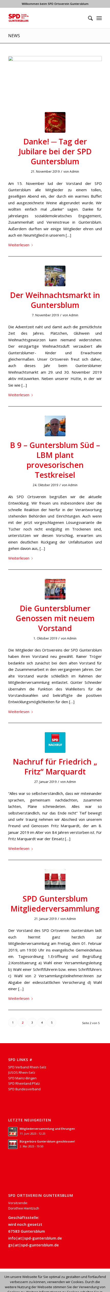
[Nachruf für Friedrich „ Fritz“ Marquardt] (55, 742)
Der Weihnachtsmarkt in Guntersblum (55, 300)
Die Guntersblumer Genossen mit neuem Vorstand (55, 618)
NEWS (14, 35)
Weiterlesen (18, 244)
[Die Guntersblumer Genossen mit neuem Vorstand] (55, 589)
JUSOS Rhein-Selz (21, 1072)
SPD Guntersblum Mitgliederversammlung (55, 903)
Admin (74, 171)
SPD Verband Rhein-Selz (27, 1067)
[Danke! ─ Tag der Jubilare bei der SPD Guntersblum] (55, 122)
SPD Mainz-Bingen (22, 1078)
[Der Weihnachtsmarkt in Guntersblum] (55, 276)
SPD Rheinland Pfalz (24, 1083)
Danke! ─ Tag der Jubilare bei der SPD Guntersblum (55, 151)
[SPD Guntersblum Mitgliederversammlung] (55, 879)
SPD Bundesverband (24, 1089)
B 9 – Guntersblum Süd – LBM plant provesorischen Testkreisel (55, 460)
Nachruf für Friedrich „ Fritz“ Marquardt (55, 766)
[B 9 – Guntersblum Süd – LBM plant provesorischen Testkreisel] (55, 426)
